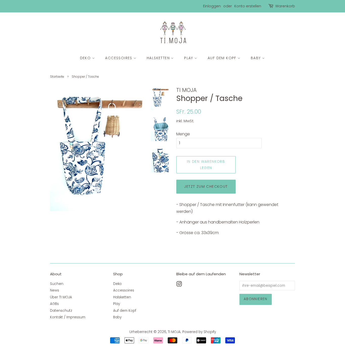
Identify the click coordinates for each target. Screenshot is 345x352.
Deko (86, 57)
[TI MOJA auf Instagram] (179, 285)
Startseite (57, 76)
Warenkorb (285, 6)
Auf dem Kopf (223, 57)
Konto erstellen (247, 6)
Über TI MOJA (61, 297)
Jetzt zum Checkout (206, 186)
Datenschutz (61, 310)
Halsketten (159, 57)
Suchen (56, 283)
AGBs (54, 303)
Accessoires (119, 57)
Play (189, 57)
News (54, 290)
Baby (256, 57)
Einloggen (212, 6)
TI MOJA (174, 331)
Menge (183, 134)
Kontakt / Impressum (67, 317)
